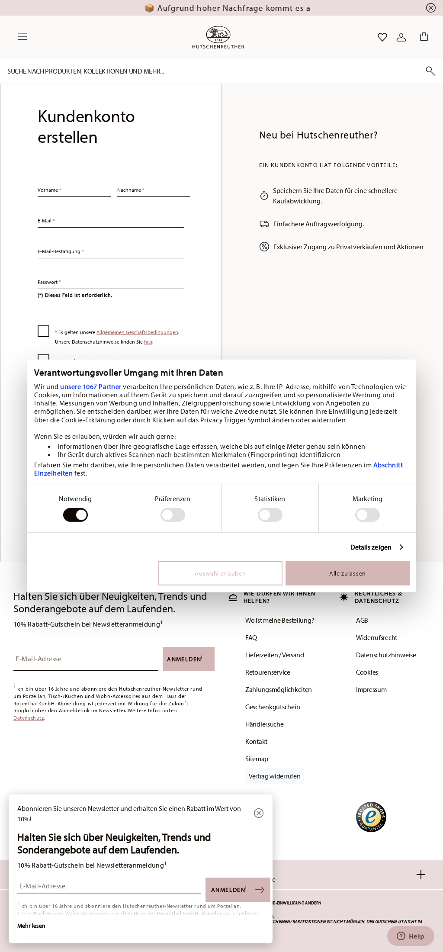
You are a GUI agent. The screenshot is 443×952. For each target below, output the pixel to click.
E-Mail (45, 220)
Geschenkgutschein (272, 706)
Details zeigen (371, 547)
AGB (362, 620)
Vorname (48, 190)
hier (148, 341)
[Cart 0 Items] (422, 37)
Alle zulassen (347, 573)
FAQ (251, 637)
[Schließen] (259, 814)
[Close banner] (431, 8)
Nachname (129, 190)
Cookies (367, 672)
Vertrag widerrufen (274, 776)
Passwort (48, 282)
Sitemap (256, 758)
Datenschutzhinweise (386, 654)
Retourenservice (267, 672)
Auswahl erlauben (220, 573)
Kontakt (256, 741)
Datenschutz (28, 718)
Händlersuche (264, 724)
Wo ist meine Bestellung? (279, 620)
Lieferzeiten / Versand (274, 654)
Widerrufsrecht (376, 637)
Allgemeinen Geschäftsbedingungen (137, 332)
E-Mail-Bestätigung (60, 251)
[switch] (173, 515)
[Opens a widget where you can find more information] (410, 937)
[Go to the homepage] (218, 37)
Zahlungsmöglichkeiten (278, 689)
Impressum (371, 689)
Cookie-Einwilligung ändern (291, 903)
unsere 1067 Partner (91, 386)
